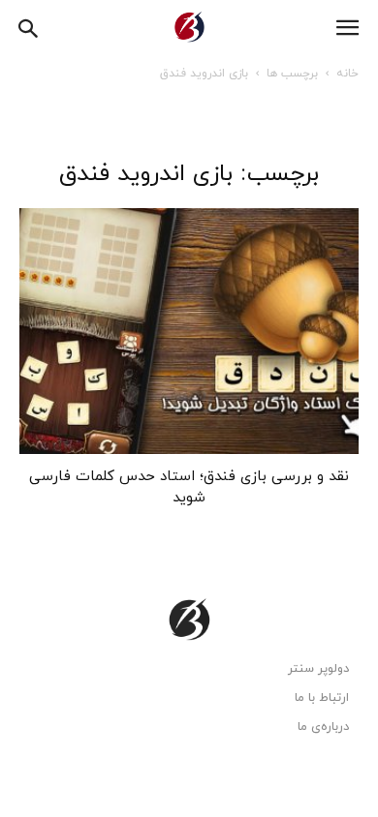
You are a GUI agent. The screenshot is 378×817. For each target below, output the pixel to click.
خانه (347, 73)
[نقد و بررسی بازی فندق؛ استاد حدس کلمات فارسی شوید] (189, 331)
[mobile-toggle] (347, 28)
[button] (29, 26)
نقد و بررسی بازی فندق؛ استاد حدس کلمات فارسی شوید (189, 487)
